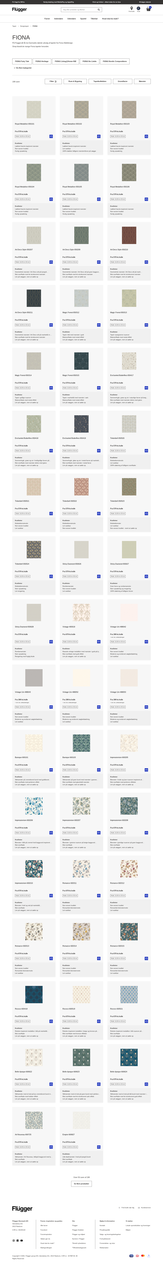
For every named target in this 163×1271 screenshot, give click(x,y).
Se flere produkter (81, 1184)
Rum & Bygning (75, 81)
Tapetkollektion (99, 81)
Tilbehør (94, 19)
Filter (52, 81)
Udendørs (71, 19)
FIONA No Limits (89, 61)
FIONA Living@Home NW (65, 61)
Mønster (142, 81)
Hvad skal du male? (110, 19)
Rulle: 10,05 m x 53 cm (22, 136)
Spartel (83, 19)
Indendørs (58, 19)
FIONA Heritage (41, 61)
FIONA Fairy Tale (22, 61)
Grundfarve (122, 81)
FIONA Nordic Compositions (115, 61)
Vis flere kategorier (24, 68)
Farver (47, 19)
